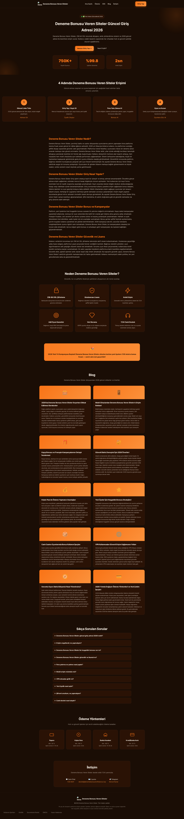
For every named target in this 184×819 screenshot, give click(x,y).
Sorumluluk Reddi (33, 812)
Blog (109, 4)
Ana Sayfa (88, 4)
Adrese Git (24, 117)
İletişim (115, 4)
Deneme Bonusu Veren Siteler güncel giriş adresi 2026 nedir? (79, 636)
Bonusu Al (114, 117)
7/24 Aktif (70, 782)
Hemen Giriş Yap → (84, 48)
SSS (103, 4)
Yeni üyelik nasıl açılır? (64, 686)
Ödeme (97, 4)
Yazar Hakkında (56, 812)
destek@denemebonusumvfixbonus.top (92, 782)
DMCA (45, 812)
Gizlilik (21, 812)
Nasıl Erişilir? (102, 48)
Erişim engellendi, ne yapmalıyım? (69, 643)
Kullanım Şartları (9, 812)
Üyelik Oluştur (69, 117)
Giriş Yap (140, 4)
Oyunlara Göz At (160, 117)
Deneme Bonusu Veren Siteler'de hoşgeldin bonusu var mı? (78, 650)
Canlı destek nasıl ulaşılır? (66, 701)
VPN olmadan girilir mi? (65, 679)
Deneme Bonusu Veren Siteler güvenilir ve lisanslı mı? (76, 657)
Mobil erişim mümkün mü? (66, 672)
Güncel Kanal (113, 782)
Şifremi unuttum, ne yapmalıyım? (68, 693)
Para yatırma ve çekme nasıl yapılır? (69, 665)
